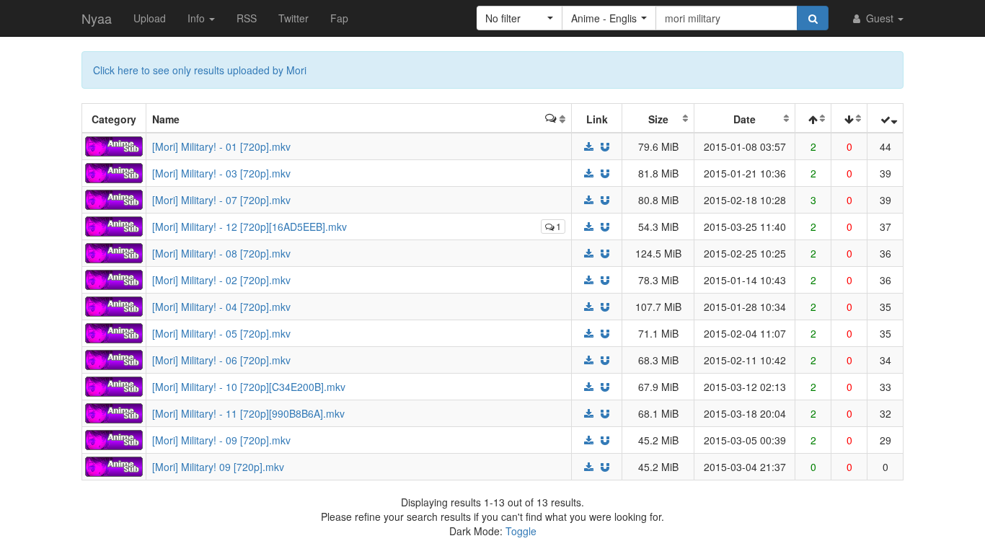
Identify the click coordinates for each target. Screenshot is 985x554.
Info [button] (197, 18)
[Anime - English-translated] (114, 145)
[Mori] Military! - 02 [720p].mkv (221, 280)
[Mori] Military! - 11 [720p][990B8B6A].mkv (248, 413)
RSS (247, 18)
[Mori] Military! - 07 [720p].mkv (221, 200)
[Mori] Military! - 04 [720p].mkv (221, 306)
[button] (519, 18)
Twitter (293, 18)
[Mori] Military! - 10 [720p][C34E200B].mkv (248, 386)
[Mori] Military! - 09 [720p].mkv (221, 440)
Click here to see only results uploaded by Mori (199, 70)
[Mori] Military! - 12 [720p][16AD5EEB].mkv (249, 226)
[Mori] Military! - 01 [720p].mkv (221, 146)
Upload (149, 18)
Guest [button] (879, 18)
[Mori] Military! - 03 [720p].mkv (221, 173)
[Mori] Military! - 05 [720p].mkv (221, 333)
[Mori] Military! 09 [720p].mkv (218, 467)
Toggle (520, 531)
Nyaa (96, 18)
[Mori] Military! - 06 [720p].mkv (221, 360)
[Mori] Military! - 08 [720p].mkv (221, 253)
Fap (339, 18)
